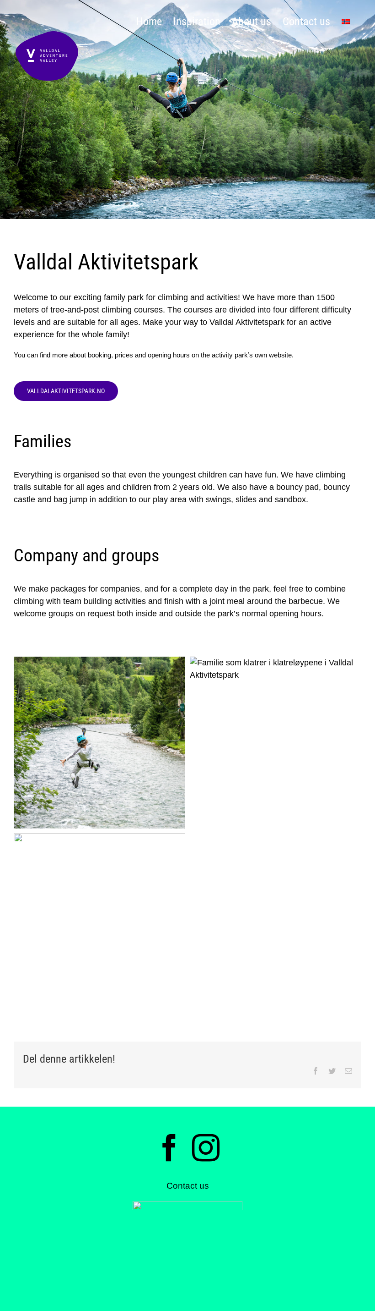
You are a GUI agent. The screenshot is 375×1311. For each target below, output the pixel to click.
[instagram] (206, 1148)
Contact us (187, 1185)
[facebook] (169, 1148)
